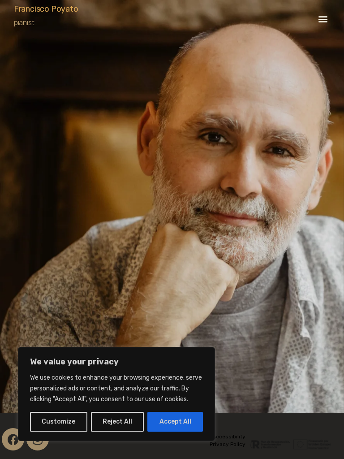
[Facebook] (13, 439)
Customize (58, 421)
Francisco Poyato (46, 9)
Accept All (175, 421)
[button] (322, 18)
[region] (116, 394)
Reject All (117, 421)
